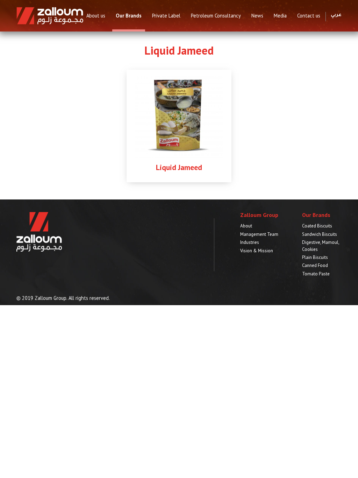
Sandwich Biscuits (319, 234)
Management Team (259, 234)
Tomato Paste (316, 274)
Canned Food (315, 265)
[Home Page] (49, 15)
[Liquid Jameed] (179, 115)
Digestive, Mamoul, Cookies (320, 245)
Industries (249, 242)
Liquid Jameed (179, 167)
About (246, 226)
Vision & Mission (256, 251)
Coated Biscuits (317, 226)
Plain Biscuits (315, 257)
